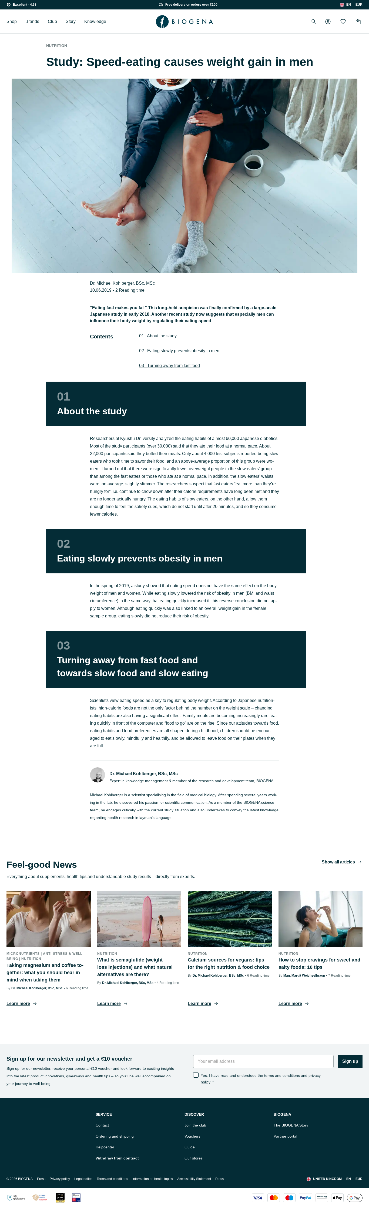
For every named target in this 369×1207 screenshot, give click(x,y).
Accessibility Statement (194, 1179)
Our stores (194, 1158)
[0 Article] (358, 21)
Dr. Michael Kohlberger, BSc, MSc (122, 283)
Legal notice (83, 1179)
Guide (190, 1147)
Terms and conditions (112, 1179)
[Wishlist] (343, 21)
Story (71, 21)
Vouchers (192, 1136)
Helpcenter (105, 1147)
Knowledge (95, 21)
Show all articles (338, 862)
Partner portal (285, 1136)
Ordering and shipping (115, 1136)
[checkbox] (196, 1075)
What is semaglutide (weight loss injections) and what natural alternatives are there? (135, 967)
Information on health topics (152, 1179)
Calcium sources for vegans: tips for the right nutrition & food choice (229, 963)
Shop (11, 21)
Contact (102, 1125)
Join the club (195, 1125)
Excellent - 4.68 (24, 4)
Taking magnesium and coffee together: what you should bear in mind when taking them (44, 973)
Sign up (350, 1061)
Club (52, 21)
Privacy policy (60, 1179)
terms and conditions (282, 1075)
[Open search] (314, 21)
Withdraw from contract (117, 1158)
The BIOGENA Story (291, 1125)
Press (41, 1179)
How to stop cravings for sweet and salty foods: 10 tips (319, 963)
